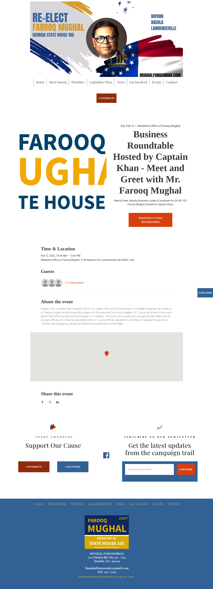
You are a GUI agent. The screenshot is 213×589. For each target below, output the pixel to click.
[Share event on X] (49, 402)
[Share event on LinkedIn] (57, 402)
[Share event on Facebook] (42, 402)
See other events (150, 221)
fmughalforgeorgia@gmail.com (106, 568)
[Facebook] (106, 455)
